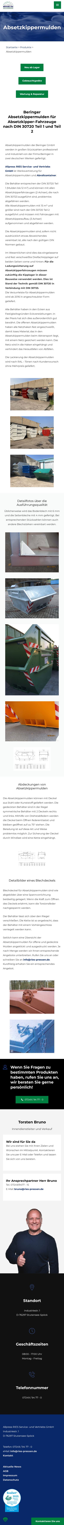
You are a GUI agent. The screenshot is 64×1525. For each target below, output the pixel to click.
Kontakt (8, 1455)
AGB (5, 1471)
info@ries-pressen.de (36, 959)
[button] (32, 1099)
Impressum (10, 1475)
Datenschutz (11, 1479)
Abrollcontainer (46, 175)
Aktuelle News (12, 1466)
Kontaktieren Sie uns (48, 1521)
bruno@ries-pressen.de (28, 1189)
